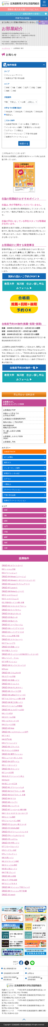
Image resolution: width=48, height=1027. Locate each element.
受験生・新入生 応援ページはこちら (23, 9)
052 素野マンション (12, 754)
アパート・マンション (14, 133)
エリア (6, 84)
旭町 (8, 90)
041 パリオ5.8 (7, 713)
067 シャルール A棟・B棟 (14, 809)
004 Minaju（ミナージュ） (14, 576)
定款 (29, 968)
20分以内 (39, 111)
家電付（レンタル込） (32, 127)
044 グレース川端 (8, 724)
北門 (26, 87)
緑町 (20, 87)
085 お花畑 (9, 876)
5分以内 (9, 111)
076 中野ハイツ (10, 843)
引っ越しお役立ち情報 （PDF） (12, 432)
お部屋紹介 (12, 28)
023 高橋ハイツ (10, 646)
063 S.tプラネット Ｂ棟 (13, 794)
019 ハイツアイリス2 (13, 632)
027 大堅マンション (9, 661)
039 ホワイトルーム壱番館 (12, 706)
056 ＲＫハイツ (10, 769)
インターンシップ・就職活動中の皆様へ (23, 13)
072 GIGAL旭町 (10, 828)
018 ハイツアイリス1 (13, 628)
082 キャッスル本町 (9, 865)
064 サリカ (9, 798)
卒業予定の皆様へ (23, 18)
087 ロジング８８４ (9, 883)
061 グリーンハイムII (13, 787)
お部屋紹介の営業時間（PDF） (14, 418)
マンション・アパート (14, 75)
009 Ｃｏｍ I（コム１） (10, 595)
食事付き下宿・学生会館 (15, 78)
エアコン (9, 130)
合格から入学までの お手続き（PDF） (11, 414)
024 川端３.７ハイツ (10, 650)
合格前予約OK (11, 124)
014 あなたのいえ (11, 613)
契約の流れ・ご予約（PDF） (13, 422)
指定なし (9, 114)
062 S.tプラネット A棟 (13, 791)
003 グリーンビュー (9, 573)
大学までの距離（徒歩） (13, 107)
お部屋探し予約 (9, 441)
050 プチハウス (10, 746)
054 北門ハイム (10, 761)
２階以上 (19, 130)
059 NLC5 (5, 780)
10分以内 (18, 111)
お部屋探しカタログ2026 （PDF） (13, 437)
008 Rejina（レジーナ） (13, 591)
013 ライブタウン (11, 610)
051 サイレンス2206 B (10, 750)
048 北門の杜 (7, 739)
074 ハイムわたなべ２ (13, 835)
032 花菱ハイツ (10, 680)
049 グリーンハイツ (9, 743)
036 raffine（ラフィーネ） (14, 695)
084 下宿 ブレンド (9, 872)
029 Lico (5, 669)
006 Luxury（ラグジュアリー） (16, 584)
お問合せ (30, 973)
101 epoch (8, 894)
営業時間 (29, 22)
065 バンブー (10, 802)
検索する (24, 143)
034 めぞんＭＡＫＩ (12, 687)
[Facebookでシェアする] (21, 963)
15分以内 (29, 111)
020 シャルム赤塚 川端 (10, 635)
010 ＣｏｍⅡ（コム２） (10, 598)
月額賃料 (7, 97)
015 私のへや (10, 617)
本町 (8, 87)
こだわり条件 (9, 120)
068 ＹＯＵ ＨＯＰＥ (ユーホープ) (15, 813)
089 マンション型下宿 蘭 (14, 891)
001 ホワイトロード (12, 565)
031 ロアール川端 (8, 676)
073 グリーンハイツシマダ (15, 831)
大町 (14, 90)
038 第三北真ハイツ (12, 702)
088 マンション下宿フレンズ (16, 887)
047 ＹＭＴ (6, 735)
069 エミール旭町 (8, 817)
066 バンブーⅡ (10, 806)
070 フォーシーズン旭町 (11, 820)
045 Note (8, 728)
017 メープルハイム (12, 624)
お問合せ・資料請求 (25, 394)
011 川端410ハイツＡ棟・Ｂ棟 (13, 602)
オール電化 (24, 124)
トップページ (6, 48)
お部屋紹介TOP (9, 410)
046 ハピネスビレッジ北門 (15, 732)
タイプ (6, 71)
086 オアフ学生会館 (9, 879)
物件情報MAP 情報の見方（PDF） (10, 426)
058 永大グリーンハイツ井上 (13, 776)
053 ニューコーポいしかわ (12, 757)
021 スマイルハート (12, 639)
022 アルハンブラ (8, 643)
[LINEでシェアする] (32, 963)
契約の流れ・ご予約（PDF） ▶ (25, 276)
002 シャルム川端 (8, 569)
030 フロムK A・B (11, 672)
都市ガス (35, 124)
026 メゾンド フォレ (10, 658)
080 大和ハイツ (8, 857)
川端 (33, 87)
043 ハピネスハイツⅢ (10, 720)
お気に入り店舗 (43, 22)
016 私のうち (10, 621)
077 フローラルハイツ (10, 846)
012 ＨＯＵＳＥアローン (14, 606)
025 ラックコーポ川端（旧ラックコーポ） (20, 654)
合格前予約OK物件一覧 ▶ (25, 367)
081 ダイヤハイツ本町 (10, 861)
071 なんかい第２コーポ (14, 824)
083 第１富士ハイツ (9, 868)
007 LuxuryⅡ (10, 587)
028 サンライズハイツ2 (14, 665)
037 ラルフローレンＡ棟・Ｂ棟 (13, 698)
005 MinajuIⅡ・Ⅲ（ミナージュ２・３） (18, 580)
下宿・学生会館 (31, 133)
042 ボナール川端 (8, 717)
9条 (13, 87)
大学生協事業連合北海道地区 (34, 978)
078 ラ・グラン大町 (9, 850)
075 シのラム (10, 839)
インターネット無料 (14, 127)
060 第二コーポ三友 (9, 783)
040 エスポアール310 (13, 709)
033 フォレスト (10, 683)
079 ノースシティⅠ (9, 854)
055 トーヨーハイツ (9, 765)
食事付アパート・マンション (17, 136)
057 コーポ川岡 (8, 772)
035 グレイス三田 (11, 691)
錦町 (39, 87)
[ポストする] (26, 963)
